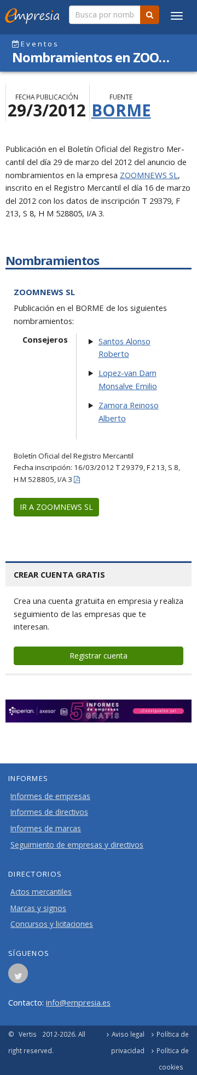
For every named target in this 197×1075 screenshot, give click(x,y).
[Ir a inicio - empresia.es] (34, 13)
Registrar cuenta (98, 655)
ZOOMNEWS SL (149, 174)
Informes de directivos (49, 812)
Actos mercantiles (41, 892)
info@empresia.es (78, 1002)
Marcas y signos (38, 908)
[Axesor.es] (98, 711)
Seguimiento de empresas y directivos (76, 845)
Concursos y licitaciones (51, 924)
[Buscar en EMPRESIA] (149, 14)
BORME (121, 110)
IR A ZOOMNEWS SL (56, 507)
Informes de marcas (45, 828)
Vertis (28, 1034)
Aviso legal (128, 1034)
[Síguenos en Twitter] (18, 977)
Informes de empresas (50, 796)
